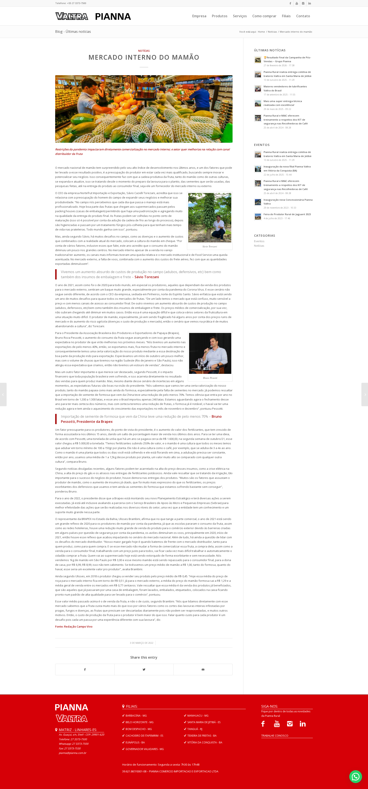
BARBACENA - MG (136, 715)
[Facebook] (290, 3)
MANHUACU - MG (197, 715)
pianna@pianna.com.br (72, 753)
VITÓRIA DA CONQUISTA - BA (204, 742)
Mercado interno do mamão (144, 57)
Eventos (259, 241)
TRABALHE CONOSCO (274, 735)
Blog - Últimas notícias (73, 31)
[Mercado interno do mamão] (144, 109)
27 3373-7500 (80, 744)
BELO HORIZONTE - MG (140, 722)
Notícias (272, 31)
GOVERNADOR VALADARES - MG (145, 749)
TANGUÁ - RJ (194, 729)
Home (261, 31)
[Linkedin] (309, 3)
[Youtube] (297, 3)
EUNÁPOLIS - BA (135, 742)
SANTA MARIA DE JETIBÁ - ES (203, 722)
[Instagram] (303, 3)
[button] (355, 776)
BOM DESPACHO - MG (139, 729)
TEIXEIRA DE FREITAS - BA (202, 735)
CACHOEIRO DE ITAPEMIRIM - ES (144, 735)
